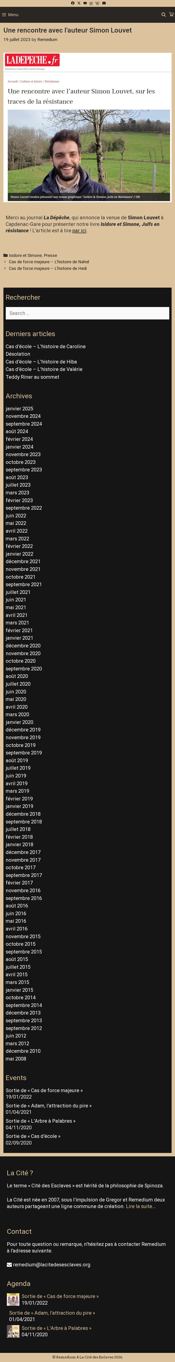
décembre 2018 (23, 814)
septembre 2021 (24, 584)
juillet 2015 (18, 967)
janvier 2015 (19, 990)
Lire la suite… (140, 1206)
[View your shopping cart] (171, 15)
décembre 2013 (23, 1013)
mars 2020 (17, 714)
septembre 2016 (24, 898)
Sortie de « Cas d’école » (33, 1136)
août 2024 (17, 431)
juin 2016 (16, 913)
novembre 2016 (23, 890)
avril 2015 (17, 974)
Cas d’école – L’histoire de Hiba (41, 362)
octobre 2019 (21, 745)
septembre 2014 (24, 1005)
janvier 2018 (19, 844)
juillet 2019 (18, 768)
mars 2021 (17, 623)
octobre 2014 (21, 997)
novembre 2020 (23, 653)
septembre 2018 (24, 822)
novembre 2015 (23, 936)
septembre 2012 (24, 1028)
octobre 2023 (21, 462)
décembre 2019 (23, 730)
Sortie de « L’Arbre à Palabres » (40, 1121)
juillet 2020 (18, 684)
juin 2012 (16, 1036)
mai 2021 (16, 607)
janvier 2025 (19, 408)
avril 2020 (17, 707)
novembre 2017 (23, 860)
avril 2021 (17, 615)
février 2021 (19, 630)
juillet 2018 (18, 829)
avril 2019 (17, 783)
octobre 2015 (21, 944)
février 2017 (19, 883)
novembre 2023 (23, 454)
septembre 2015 (24, 952)
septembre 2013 (24, 1020)
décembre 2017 (23, 852)
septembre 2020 (24, 669)
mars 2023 (17, 493)
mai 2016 (16, 921)
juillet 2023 (18, 485)
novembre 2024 (23, 416)
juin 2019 (16, 776)
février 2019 (19, 799)
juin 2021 (16, 600)
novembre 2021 (23, 569)
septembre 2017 (24, 875)
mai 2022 (16, 523)
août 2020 (17, 676)
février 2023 (19, 500)
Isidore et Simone (25, 255)
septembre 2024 (24, 424)
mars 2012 (17, 1043)
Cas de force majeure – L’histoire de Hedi (48, 268)
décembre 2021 (23, 561)
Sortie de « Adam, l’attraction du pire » (49, 1106)
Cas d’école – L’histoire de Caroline (46, 346)
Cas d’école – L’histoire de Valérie (44, 369)
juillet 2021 (18, 592)
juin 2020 (16, 692)
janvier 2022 (19, 554)
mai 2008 (16, 1059)
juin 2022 (16, 516)
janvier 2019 (19, 806)
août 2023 (17, 477)
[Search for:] (87, 313)
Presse (50, 255)
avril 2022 (17, 531)
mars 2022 (17, 539)
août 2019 (17, 760)
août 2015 (17, 959)
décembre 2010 (23, 1051)
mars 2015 (17, 982)
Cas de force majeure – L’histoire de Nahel (49, 261)
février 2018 (19, 837)
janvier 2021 (19, 638)
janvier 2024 (19, 447)
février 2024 (19, 439)
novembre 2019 (23, 737)
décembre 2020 (23, 646)
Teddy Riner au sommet (32, 377)
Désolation (18, 354)
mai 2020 (16, 699)
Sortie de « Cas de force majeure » (44, 1090)
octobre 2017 (21, 867)
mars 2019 (17, 791)
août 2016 (17, 906)
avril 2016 (17, 929)
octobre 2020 (21, 661)
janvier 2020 (19, 722)
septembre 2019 (24, 753)
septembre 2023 (24, 470)
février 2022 (19, 546)
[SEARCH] (164, 15)
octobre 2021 (21, 577)
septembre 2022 (24, 508)
